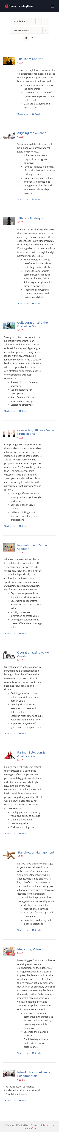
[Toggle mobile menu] (52, 6)
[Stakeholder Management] (9, 855)
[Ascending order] (46, 21)
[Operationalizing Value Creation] (9, 655)
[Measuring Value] (9, 951)
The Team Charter (30, 58)
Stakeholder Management (35, 852)
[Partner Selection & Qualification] (9, 755)
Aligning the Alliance (31, 133)
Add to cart (24, 114)
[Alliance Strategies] (9, 221)
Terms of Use (30, 1128)
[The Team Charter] (9, 61)
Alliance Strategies (30, 218)
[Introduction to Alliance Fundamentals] (9, 1073)
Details (37, 114)
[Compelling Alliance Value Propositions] (9, 432)
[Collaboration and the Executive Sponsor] (9, 325)
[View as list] (32, 38)
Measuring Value (29, 949)
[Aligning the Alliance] (9, 135)
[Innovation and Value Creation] (9, 547)
